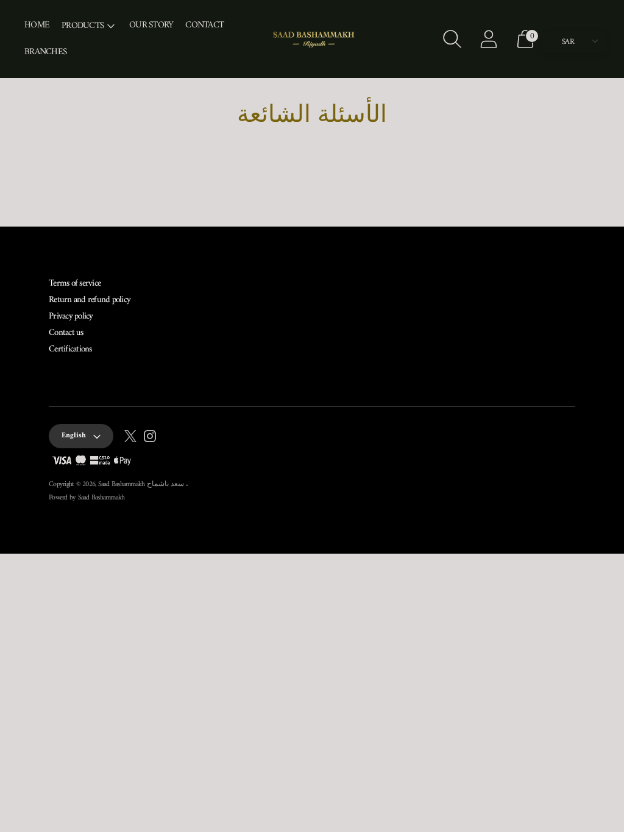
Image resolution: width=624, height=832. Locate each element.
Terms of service (75, 283)
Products (83, 26)
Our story (151, 25)
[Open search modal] (452, 39)
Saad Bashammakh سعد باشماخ (142, 484)
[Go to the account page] (489, 39)
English (74, 435)
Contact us (66, 333)
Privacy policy (71, 316)
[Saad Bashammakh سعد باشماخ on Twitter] (130, 438)
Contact (204, 25)
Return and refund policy (89, 300)
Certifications (70, 349)
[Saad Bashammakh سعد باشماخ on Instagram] (150, 438)
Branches (45, 52)
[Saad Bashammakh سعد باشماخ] (312, 39)
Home (36, 25)
